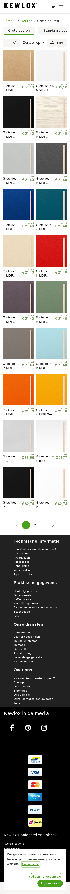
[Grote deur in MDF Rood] (51, 251)
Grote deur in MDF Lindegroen (43, 322)
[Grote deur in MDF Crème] (18, 251)
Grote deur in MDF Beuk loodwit (44, 136)
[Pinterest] (28, 728)
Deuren (27, 21)
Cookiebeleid (30, 864)
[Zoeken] (15, 43)
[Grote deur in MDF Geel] (51, 389)
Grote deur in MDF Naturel (10, 90)
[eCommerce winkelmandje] (53, 7)
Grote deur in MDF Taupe (10, 368)
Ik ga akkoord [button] (50, 883)
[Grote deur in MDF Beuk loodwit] (51, 112)
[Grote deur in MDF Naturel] (18, 65)
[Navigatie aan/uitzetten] (61, 7)
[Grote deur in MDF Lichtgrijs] (18, 158)
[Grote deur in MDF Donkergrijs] (51, 158)
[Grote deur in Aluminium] (18, 436)
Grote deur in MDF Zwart (10, 136)
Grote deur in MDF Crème (10, 275)
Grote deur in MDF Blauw (10, 229)
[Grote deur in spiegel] (51, 436)
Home (7, 21)
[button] (33, 43)
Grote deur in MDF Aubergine (10, 322)
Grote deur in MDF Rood (43, 275)
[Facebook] (12, 728)
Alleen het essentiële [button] (46, 876)
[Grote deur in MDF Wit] (51, 65)
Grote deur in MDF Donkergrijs (44, 183)
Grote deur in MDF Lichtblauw (43, 368)
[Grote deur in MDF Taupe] (18, 343)
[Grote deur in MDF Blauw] (18, 204)
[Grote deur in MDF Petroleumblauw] (51, 204)
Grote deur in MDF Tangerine (10, 414)
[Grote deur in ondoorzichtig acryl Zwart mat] (18, 482)
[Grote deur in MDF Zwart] (18, 112)
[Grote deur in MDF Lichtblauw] (51, 343)
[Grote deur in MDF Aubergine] (18, 297)
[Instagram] (44, 728)
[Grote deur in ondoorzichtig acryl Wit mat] (51, 482)
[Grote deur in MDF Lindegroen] (51, 297)
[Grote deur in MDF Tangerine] (18, 389)
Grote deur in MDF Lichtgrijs (10, 183)
